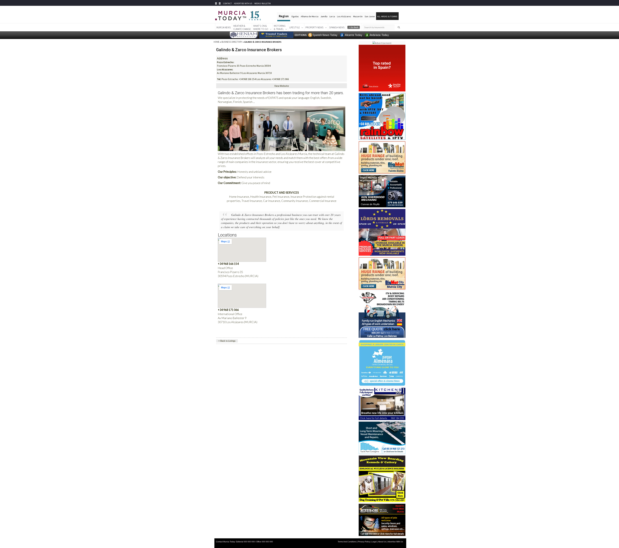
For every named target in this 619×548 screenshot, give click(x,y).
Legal (374, 542)
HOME (216, 41)
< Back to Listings (227, 341)
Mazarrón (358, 16)
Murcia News (223, 27)
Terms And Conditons (347, 542)
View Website (281, 85)
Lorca (332, 16)
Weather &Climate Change (242, 27)
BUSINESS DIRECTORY (231, 41)
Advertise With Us (395, 542)
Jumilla (323, 16)
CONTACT (227, 3)
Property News (314, 27)
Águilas (295, 16)
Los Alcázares (344, 16)
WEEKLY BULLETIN (262, 3)
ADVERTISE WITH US (243, 3)
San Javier (370, 16)
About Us (382, 542)
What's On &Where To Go (260, 27)
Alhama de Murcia (309, 16)
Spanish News (337, 27)
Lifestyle (294, 27)
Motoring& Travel (279, 27)
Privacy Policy (364, 542)
